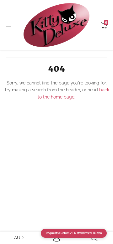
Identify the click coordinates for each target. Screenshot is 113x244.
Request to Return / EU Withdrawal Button (74, 233)
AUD (19, 237)
